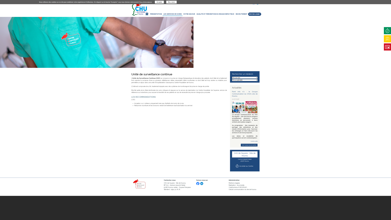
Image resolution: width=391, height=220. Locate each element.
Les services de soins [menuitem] (172, 14)
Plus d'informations (145, 2)
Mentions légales (234, 183)
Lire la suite (254, 141)
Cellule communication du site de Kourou (243, 189)
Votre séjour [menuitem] (189, 14)
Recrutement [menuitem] (241, 14)
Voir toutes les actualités (249, 145)
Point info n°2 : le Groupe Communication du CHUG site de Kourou (245, 94)
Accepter (159, 2)
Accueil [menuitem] (145, 14)
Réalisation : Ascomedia (236, 185)
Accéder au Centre (246, 166)
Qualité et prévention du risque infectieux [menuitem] (215, 14)
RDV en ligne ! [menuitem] (254, 14)
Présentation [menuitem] (156, 14)
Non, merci (171, 2)
